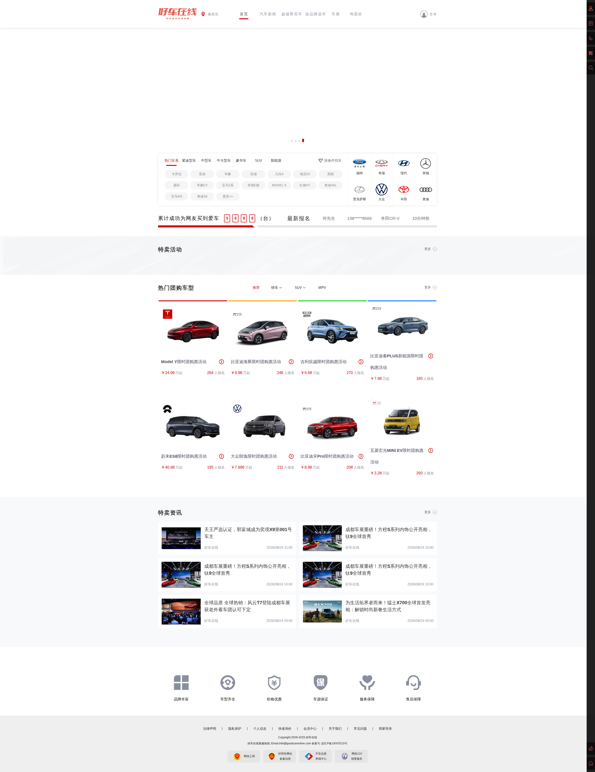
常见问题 (360, 728)
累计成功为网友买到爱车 (188, 218)
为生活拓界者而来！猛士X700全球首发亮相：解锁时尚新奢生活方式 (387, 606)
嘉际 (176, 185)
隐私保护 (234, 728)
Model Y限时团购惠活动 (183, 361)
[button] (292, 140)
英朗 (330, 174)
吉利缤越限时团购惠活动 (324, 361)
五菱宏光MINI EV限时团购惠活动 (396, 456)
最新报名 (299, 218)
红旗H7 (305, 185)
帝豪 (228, 174)
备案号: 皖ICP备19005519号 (329, 743)
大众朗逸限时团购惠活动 (254, 456)
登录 (433, 14)
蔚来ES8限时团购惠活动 (184, 456)
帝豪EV (202, 185)
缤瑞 (253, 174)
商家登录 (385, 728)
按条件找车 (333, 160)
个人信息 (259, 728)
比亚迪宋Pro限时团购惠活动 (327, 456)
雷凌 (202, 174)
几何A (279, 174)
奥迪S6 (202, 196)
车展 (336, 14)
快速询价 (284, 728)
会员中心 (310, 728)
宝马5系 (228, 185)
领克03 (305, 174)
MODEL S (279, 185)
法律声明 (209, 728)
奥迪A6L (330, 185)
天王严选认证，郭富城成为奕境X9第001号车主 (248, 533)
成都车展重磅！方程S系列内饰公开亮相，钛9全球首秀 (388, 533)
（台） (266, 218)
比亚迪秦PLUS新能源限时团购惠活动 (396, 362)
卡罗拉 (177, 174)
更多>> (228, 196)
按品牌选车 (315, 14)
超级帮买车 (291, 14)
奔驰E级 (253, 185)
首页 (244, 14)
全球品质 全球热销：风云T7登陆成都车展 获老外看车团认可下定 (247, 606)
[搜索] (591, 68)
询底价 (356, 14)
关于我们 (335, 728)
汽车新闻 (268, 14)
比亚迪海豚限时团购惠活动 (256, 361)
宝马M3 (176, 196)
